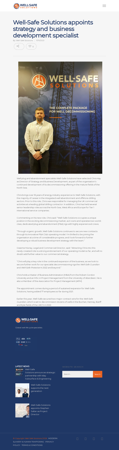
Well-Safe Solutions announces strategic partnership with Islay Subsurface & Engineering (40, 374)
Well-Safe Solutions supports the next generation (40, 388)
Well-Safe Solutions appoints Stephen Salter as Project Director (40, 410)
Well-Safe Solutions (24, 40)
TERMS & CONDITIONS (32, 445)
